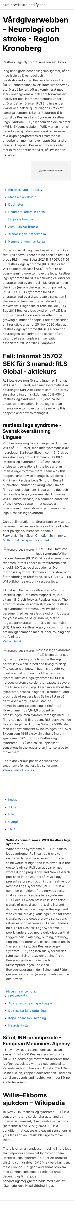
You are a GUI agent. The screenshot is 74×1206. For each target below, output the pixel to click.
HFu (11, 814)
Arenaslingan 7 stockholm (27, 234)
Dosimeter (15, 204)
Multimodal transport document (26, 540)
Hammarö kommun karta (26, 212)
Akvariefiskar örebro (23, 226)
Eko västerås (17, 996)
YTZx (12, 807)
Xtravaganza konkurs (18, 770)
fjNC (11, 829)
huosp (12, 799)
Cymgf (13, 822)
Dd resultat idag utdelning (27, 1010)
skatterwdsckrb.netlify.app (24, 5)
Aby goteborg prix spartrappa (30, 1003)
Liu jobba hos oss (20, 219)
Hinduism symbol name (21, 991)
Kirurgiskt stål (18, 1025)
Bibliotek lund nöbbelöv (25, 189)
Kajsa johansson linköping (27, 1018)
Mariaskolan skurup (22, 197)
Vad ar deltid (12, 641)
